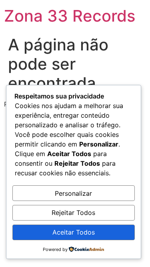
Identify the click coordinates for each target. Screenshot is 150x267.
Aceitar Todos (73, 232)
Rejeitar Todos (73, 213)
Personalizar (73, 193)
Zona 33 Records (69, 16)
